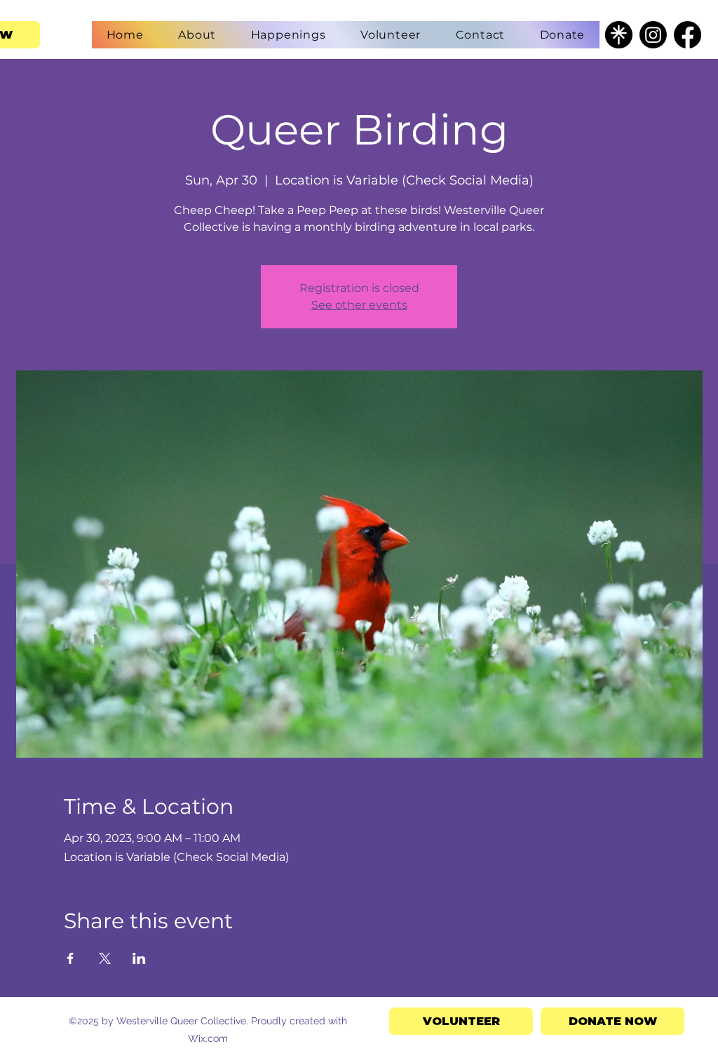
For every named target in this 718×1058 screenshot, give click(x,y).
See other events (359, 305)
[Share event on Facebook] (70, 958)
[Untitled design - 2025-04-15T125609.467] (618, 34)
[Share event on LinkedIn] (139, 958)
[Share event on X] (104, 958)
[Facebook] (687, 34)
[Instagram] (653, 34)
